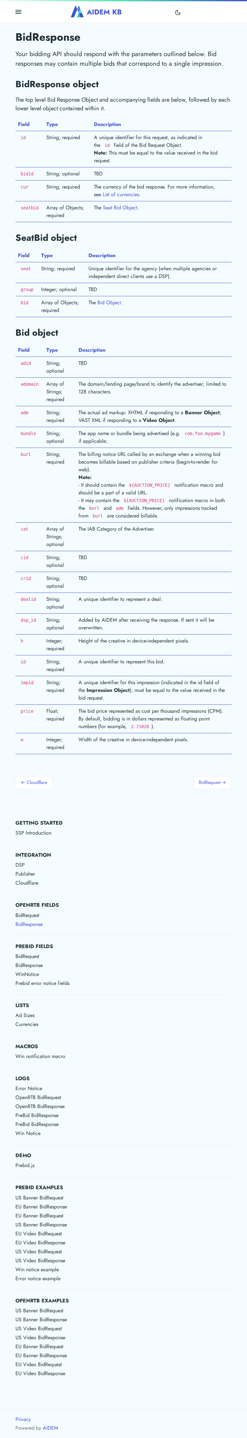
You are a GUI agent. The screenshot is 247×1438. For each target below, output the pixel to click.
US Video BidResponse (40, 1260)
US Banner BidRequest (39, 1197)
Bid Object (109, 302)
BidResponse (29, 924)
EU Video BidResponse (40, 1242)
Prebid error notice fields (42, 983)
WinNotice (27, 974)
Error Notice (28, 1088)
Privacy (23, 1419)
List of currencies (121, 194)
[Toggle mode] (178, 12)
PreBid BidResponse (37, 1115)
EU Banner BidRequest (39, 1215)
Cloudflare (26, 883)
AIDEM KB (104, 12)
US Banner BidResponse (41, 1224)
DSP (20, 865)
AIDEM (50, 1428)
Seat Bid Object (120, 207)
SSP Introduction (33, 833)
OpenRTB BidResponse (40, 1106)
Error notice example (37, 1278)
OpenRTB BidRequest (38, 1097)
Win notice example (37, 1269)
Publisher (25, 874)
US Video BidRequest (38, 1251)
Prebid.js (24, 1165)
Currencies (26, 1024)
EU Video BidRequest (38, 1233)
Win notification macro (40, 1056)
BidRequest (27, 915)
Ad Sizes (24, 1015)
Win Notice (28, 1133)
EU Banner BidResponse (41, 1206)
